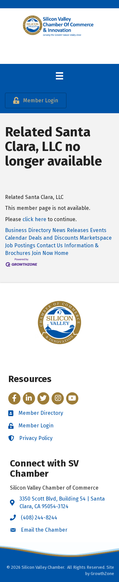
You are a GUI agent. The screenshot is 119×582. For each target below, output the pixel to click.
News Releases (70, 230)
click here (34, 219)
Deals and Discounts (53, 238)
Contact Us (50, 245)
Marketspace (96, 238)
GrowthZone (102, 573)
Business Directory (28, 230)
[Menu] (59, 76)
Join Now (42, 253)
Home (61, 253)
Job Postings (20, 245)
